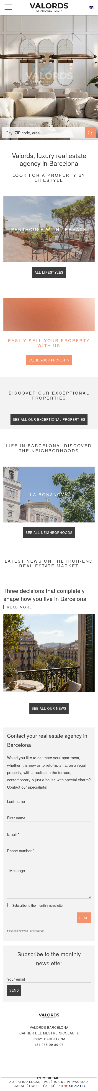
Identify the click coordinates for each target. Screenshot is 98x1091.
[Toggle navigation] (8, 7)
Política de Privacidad (66, 1081)
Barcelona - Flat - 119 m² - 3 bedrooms (49, 77)
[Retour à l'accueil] (49, 1016)
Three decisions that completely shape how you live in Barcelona (44, 594)
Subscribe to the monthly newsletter (38, 905)
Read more (19, 607)
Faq (11, 1081)
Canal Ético (25, 1086)
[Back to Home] (49, 7)
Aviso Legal (29, 1081)
